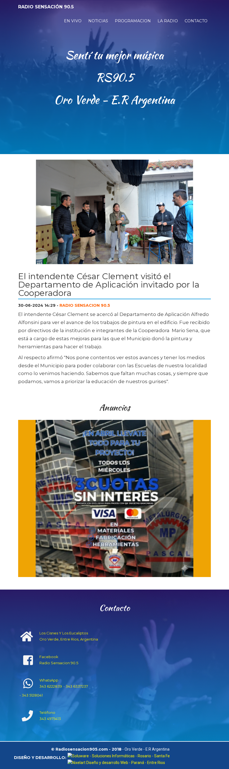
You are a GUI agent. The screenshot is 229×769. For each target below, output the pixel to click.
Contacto (196, 20)
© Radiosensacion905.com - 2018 (86, 749)
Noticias (98, 20)
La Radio (168, 20)
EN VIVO (73, 20)
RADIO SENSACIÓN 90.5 (46, 6)
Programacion (133, 20)
